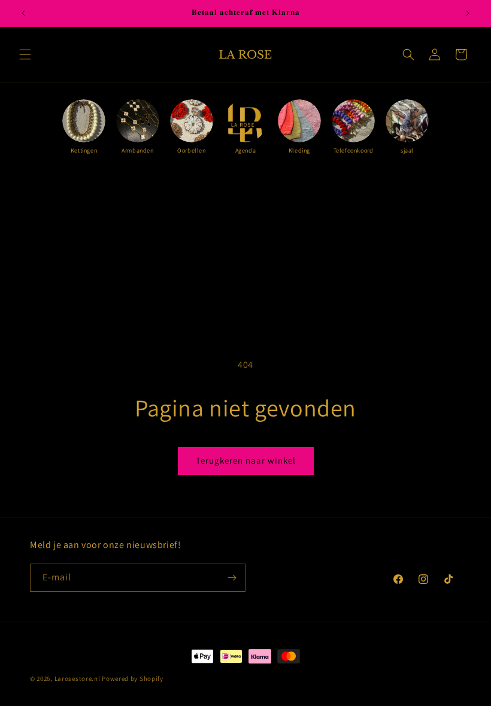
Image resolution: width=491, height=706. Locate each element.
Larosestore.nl (77, 678)
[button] (25, 54)
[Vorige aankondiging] (23, 13)
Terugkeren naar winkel (246, 460)
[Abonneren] (232, 578)
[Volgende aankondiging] (467, 13)
